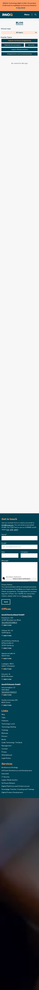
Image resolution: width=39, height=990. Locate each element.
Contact (5, 749)
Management (7, 746)
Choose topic (6, 28)
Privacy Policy (27, 596)
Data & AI (5, 774)
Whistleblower (7, 755)
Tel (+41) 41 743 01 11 (9, 692)
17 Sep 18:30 (20, 8)
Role (3, 552)
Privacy (4, 752)
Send (6, 602)
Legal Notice (6, 758)
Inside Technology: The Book (12, 742)
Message (9, 560)
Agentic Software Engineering (19, 40)
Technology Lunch (8, 724)
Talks (3, 717)
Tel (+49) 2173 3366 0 (9, 622)
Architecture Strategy (10, 767)
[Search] (35, 14)
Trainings (5, 730)
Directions (7, 625)
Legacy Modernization (19, 49)
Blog (3, 714)
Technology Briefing (9, 727)
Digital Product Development (12, 792)
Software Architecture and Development (17, 770)
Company (24, 552)
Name (8, 534)
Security (31, 45)
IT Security (6, 777)
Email (8, 543)
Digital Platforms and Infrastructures (16, 786)
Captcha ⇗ (32, 580)
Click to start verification (21, 578)
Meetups (5, 733)
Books (4, 739)
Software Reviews (8, 783)
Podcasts (5, 720)
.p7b (11, 529)
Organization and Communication (19, 54)
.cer (8, 529)
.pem (16, 529)
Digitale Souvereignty (13, 45)
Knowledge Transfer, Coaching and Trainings (18, 789)
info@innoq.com (8, 525)
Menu (27, 15)
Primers (4, 736)
